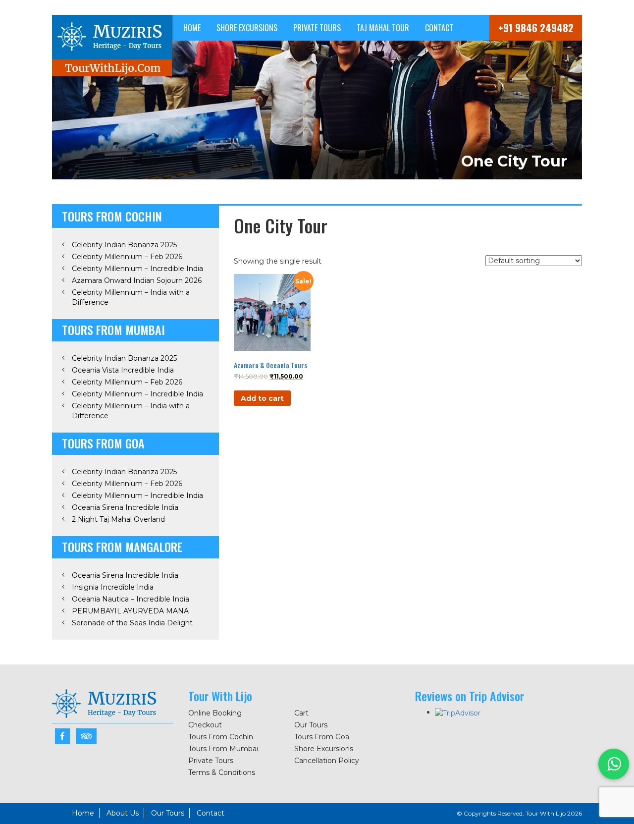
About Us (122, 813)
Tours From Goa (321, 736)
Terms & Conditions (221, 772)
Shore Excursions (246, 28)
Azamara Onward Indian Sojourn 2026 (137, 280)
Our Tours (310, 724)
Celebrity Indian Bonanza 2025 (124, 244)
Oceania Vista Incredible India (123, 370)
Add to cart (262, 398)
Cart (301, 713)
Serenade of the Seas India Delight (132, 622)
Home (192, 28)
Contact (439, 28)
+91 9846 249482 (536, 27)
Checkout (205, 724)
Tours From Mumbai (223, 748)
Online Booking (215, 713)
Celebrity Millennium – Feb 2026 (127, 256)
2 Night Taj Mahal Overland (118, 519)
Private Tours (317, 28)
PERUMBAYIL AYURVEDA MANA (130, 610)
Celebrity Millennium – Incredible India (137, 268)
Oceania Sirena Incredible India (125, 507)
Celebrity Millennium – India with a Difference (131, 297)
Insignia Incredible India (113, 587)
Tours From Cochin (220, 736)
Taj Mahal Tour (383, 28)
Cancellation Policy (326, 760)
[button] (613, 764)
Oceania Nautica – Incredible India (130, 599)
